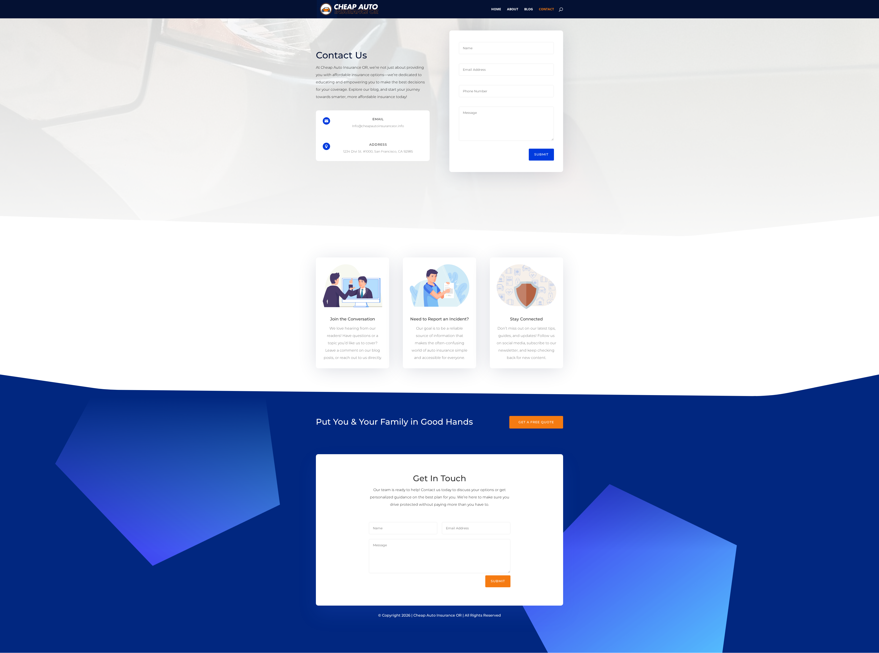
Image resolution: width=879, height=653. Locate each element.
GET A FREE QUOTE (536, 422)
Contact (546, 9)
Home (496, 9)
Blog (528, 9)
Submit (541, 154)
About (512, 9)
